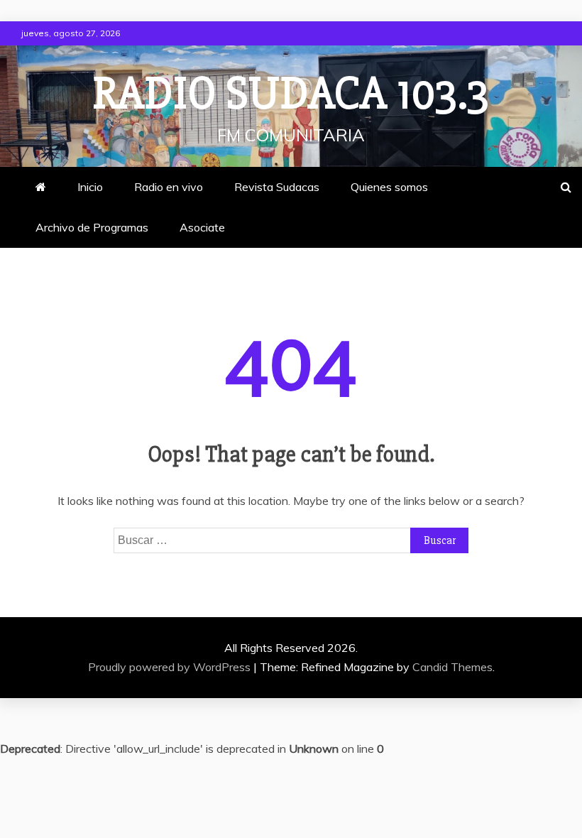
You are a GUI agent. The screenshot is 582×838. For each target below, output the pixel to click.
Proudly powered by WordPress (170, 667)
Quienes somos (389, 187)
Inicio (90, 187)
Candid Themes (452, 667)
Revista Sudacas (276, 187)
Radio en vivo (168, 187)
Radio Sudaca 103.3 (291, 93)
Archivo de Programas (91, 227)
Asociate (202, 227)
